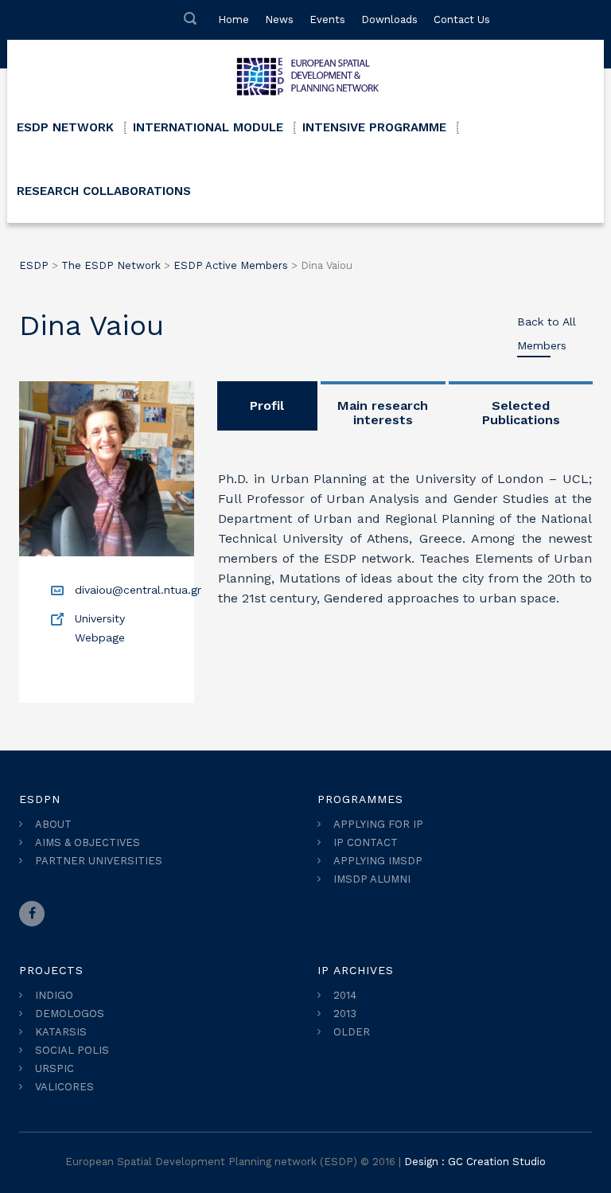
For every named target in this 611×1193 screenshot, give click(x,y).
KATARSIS (61, 1032)
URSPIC (54, 1068)
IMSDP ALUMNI (372, 879)
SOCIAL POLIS (72, 1050)
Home (233, 19)
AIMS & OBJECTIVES (87, 842)
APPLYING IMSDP (377, 861)
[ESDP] (305, 71)
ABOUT (53, 824)
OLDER (351, 1032)
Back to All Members (546, 333)
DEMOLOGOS (69, 1014)
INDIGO (54, 995)
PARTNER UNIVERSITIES (98, 861)
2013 (344, 1014)
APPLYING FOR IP (378, 824)
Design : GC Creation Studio (475, 1162)
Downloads (389, 19)
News (279, 19)
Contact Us (462, 19)
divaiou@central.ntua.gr (138, 589)
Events (327, 19)
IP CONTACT (365, 842)
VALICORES (64, 1087)
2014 (344, 995)
